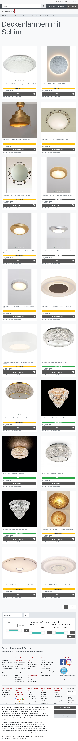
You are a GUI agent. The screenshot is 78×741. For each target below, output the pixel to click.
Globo (29, 703)
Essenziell (8, 736)
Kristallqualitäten (20, 668)
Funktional (8, 738)
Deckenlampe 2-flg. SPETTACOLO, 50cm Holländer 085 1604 (57, 250)
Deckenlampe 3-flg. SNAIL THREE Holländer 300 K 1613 (56, 139)
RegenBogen (45, 703)
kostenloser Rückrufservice (45, 667)
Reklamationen (45, 675)
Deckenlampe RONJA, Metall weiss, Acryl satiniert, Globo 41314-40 (19, 84)
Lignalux (43, 692)
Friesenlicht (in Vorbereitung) (32, 700)
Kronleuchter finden (19, 665)
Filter (72, 636)
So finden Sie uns (32, 667)
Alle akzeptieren (65, 707)
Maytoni (43, 696)
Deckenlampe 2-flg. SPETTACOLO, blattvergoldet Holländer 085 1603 (18, 251)
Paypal (4, 696)
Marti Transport (32, 681)
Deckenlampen (19, 15)
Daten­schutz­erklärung (33, 733)
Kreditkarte (5, 692)
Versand (4, 675)
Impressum (18, 730)
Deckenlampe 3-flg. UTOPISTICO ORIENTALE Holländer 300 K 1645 (57, 529)
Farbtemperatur (20, 671)
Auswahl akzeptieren (65, 716)
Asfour (30, 692)
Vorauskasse (6, 690)
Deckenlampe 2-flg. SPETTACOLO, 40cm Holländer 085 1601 (57, 195)
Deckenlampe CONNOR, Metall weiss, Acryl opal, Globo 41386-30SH (18, 585)
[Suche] (43, 6)
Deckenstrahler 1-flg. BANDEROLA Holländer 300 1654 (16, 139)
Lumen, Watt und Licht (19, 674)
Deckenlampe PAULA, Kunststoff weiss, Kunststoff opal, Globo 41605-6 (18, 363)
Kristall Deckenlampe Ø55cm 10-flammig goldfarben (15, 417)
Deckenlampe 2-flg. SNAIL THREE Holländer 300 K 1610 (17, 195)
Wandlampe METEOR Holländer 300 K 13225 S (53, 84)
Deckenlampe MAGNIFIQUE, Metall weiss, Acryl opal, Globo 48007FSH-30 (56, 585)
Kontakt (43, 660)
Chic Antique (32, 696)
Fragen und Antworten (48, 662)
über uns (30, 662)
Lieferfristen (5, 671)
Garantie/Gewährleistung (10, 662)
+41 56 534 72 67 (70, 2)
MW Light (44, 699)
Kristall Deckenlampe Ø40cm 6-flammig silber (53, 473)
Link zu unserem (48, 673)
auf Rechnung (6, 694)
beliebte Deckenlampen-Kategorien (33, 15)
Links (3, 673)
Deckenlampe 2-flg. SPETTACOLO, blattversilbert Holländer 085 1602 (18, 307)
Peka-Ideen (44, 701)
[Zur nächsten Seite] (75, 607)
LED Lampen (19, 677)
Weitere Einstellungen (20, 738)
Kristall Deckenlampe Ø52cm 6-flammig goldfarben (54, 417)
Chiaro (30, 694)
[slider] (7, 630)
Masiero (43, 694)
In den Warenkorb (18, 94)
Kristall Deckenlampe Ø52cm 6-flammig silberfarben (15, 529)
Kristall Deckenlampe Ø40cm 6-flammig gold (13, 473)
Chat (57, 2)
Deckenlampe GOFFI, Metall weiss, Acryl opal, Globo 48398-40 (57, 306)
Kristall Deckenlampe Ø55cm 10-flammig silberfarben (55, 362)
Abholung (5, 660)
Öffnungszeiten (32, 664)
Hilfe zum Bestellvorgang (48, 671)
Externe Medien (39, 736)
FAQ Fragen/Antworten (7, 665)
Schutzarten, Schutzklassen (19, 680)
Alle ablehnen (65, 712)
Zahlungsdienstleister (22, 736)
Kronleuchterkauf (20, 662)
